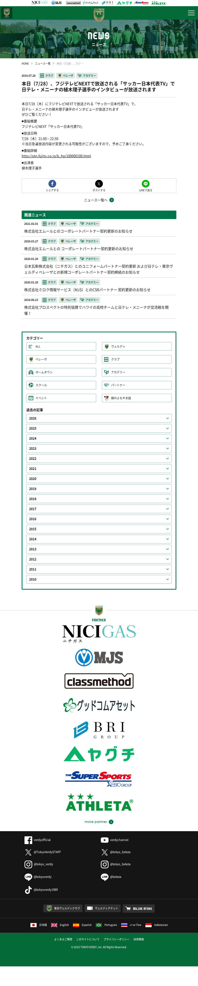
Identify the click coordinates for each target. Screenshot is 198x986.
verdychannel (119, 840)
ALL (38, 346)
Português (110, 925)
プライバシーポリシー (116, 939)
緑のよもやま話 (121, 398)
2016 (32, 519)
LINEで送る (145, 189)
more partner (96, 821)
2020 (32, 478)
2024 (32, 438)
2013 (32, 549)
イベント (41, 398)
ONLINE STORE (142, 908)
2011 (32, 569)
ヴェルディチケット (106, 908)
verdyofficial (42, 840)
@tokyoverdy (43, 877)
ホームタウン (44, 372)
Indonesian (161, 925)
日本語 (43, 925)
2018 (32, 498)
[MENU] (191, 13)
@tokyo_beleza (120, 852)
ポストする (99, 189)
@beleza (115, 877)
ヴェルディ (118, 346)
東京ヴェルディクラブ (67, 908)
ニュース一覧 (43, 63)
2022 (32, 458)
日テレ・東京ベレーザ (6, 13)
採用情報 (139, 939)
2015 (32, 529)
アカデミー (89, 75)
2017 (32, 509)
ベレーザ (68, 75)
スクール (41, 385)
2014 (32, 539)
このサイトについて (88, 939)
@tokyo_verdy (43, 864)
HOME (25, 63)
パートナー (118, 385)
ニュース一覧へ (96, 199)
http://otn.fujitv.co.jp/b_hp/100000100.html (56, 155)
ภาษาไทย (135, 925)
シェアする (52, 189)
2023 (32, 448)
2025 (32, 428)
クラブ (49, 75)
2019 (32, 488)
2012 (32, 559)
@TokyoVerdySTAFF (47, 852)
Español (87, 925)
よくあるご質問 (63, 939)
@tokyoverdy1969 (46, 889)
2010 (32, 579)
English (64, 925)
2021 (32, 468)
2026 (32, 418)
